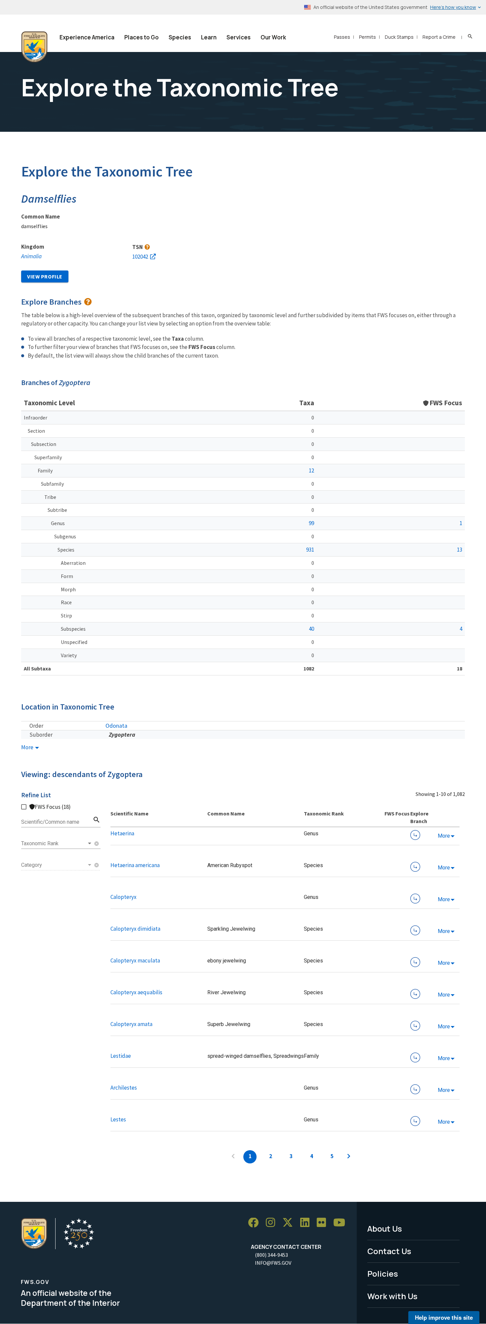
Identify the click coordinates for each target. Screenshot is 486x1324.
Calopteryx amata (131, 1024)
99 (311, 523)
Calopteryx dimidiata (135, 928)
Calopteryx (123, 897)
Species (180, 37)
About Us (384, 1228)
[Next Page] (348, 1156)
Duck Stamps (399, 37)
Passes (342, 37)
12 (311, 470)
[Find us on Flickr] (324, 1223)
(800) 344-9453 (271, 1254)
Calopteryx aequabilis (136, 992)
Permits (367, 37)
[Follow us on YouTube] (341, 1223)
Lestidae (120, 1055)
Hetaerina (122, 833)
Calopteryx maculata (135, 960)
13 (459, 549)
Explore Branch (415, 835)
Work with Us (392, 1296)
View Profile (44, 276)
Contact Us (389, 1251)
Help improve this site (444, 1317)
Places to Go (141, 37)
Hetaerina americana (135, 865)
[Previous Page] (233, 1156)
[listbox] (57, 844)
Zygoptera (122, 734)
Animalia (31, 256)
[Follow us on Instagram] (273, 1223)
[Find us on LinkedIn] (307, 1223)
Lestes (118, 1119)
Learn (209, 37)
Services (238, 37)
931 (310, 549)
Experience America (87, 37)
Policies (382, 1273)
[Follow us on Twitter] (290, 1223)
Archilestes (123, 1087)
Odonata (116, 725)
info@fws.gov (273, 1262)
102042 (140, 256)
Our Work (273, 37)
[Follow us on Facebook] (255, 1223)
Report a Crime (439, 37)
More (27, 747)
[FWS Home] (34, 47)
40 (311, 628)
